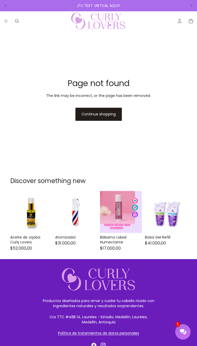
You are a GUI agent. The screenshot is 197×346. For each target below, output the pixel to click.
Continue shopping (99, 114)
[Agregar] (44, 225)
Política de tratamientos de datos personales (98, 333)
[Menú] (6, 21)
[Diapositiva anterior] (5, 5)
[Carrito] (190, 21)
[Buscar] (17, 21)
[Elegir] (178, 225)
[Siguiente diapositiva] (191, 5)
